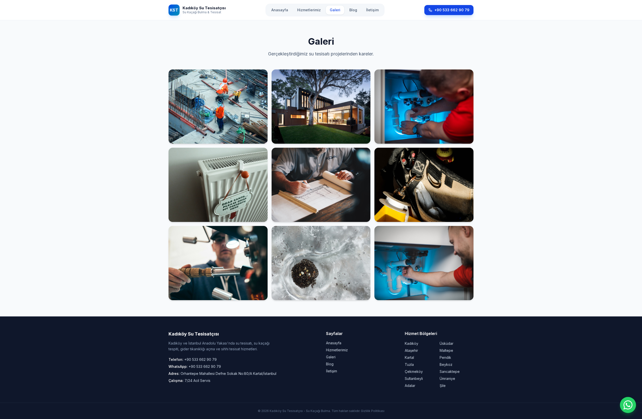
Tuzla (409, 364)
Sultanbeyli (414, 378)
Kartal (409, 357)
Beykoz (446, 364)
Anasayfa (279, 10)
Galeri (335, 10)
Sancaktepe (450, 371)
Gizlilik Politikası (372, 411)
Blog (353, 10)
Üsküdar (446, 343)
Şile (443, 385)
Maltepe (446, 350)
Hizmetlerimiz (309, 10)
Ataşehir (411, 350)
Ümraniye (447, 378)
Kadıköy (411, 343)
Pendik (445, 357)
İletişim (372, 10)
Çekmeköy (414, 371)
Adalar (410, 385)
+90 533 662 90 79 (451, 10)
